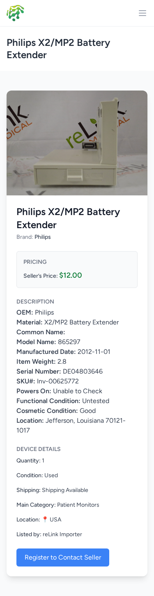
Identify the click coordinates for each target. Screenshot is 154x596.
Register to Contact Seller (63, 557)
